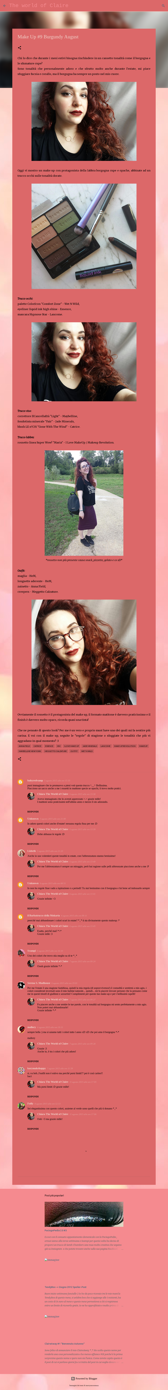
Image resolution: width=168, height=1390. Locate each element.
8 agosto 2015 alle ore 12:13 (48, 1103)
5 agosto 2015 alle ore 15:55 (57, 780)
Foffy (30, 1103)
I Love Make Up (71, 746)
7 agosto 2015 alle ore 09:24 (82, 961)
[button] (19, 48)
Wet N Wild (87, 751)
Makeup (143, 746)
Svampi (31, 950)
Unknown (33, 818)
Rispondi (33, 812)
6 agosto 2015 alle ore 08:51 (53, 883)
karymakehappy (36, 1068)
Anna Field (24, 746)
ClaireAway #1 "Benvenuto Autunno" (65, 1343)
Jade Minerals (90, 746)
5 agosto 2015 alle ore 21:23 (50, 851)
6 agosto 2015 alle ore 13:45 (82, 926)
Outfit (74, 751)
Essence (49, 746)
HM (58, 746)
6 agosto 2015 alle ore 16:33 (50, 951)
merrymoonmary (92, 1385)
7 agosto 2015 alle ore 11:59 (60, 1068)
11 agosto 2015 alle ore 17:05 (83, 1082)
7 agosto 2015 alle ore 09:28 (82, 1044)
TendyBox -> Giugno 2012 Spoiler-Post (65, 1287)
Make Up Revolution (125, 746)
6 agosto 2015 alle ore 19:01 (64, 983)
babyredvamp (35, 780)
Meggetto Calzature (56, 751)
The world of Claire (38, 6)
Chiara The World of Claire (52, 794)
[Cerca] (73, 6)
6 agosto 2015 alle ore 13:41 (82, 894)
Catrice (37, 746)
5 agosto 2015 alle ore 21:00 (53, 819)
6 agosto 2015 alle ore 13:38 (82, 794)
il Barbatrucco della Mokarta (43, 915)
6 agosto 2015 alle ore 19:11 (50, 1027)
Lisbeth (31, 851)
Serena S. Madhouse (38, 983)
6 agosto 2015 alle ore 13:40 (82, 861)
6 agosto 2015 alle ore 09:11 (74, 915)
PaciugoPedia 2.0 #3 (56, 1230)
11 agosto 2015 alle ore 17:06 (83, 1114)
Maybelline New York (30, 751)
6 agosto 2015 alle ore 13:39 (82, 829)
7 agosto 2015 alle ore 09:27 (82, 999)
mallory (31, 1027)
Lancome (105, 746)
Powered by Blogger (86, 1378)
